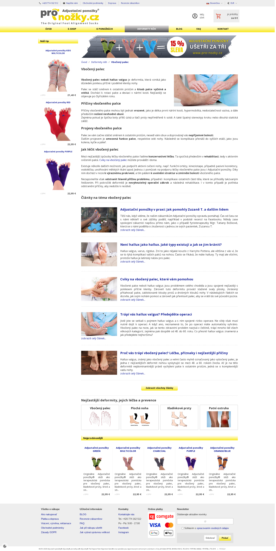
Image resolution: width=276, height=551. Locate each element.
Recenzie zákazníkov (91, 518)
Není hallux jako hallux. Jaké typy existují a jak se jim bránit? (171, 244)
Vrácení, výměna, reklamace (56, 523)
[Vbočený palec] (100, 417)
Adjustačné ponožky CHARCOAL (159, 449)
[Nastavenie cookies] (5, 546)
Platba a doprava (50, 518)
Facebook (123, 527)
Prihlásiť (222, 549)
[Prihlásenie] (200, 16)
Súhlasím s (206, 528)
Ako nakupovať (49, 514)
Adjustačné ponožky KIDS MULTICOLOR (58, 52)
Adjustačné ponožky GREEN (96, 449)
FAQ (82, 523)
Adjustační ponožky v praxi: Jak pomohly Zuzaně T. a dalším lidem (174, 209)
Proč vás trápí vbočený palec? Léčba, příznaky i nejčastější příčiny (174, 353)
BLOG (83, 514)
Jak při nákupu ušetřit (91, 527)
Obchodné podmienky (52, 527)
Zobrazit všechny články (159, 387)
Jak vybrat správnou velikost (95, 532)
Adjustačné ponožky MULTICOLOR (128, 449)
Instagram (123, 532)
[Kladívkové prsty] (179, 417)
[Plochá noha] (140, 417)
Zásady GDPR (49, 532)
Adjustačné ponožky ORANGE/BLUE (222, 449)
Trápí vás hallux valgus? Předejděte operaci (156, 314)
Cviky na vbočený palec (113, 160)
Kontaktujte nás (126, 514)
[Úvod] (70, 16)
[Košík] (226, 16)
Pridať (225, 538)
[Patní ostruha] (219, 417)
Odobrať (210, 538)
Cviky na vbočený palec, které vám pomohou (156, 279)
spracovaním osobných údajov (213, 528)
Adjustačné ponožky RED (58, 102)
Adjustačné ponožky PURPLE (58, 151)
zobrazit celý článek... (132, 230)
